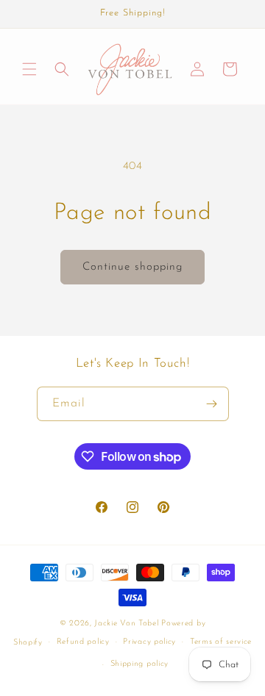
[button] (29, 69)
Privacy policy (149, 642)
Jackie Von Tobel (127, 624)
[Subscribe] (212, 404)
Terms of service (221, 642)
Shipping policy (139, 664)
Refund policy (83, 642)
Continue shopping (132, 267)
